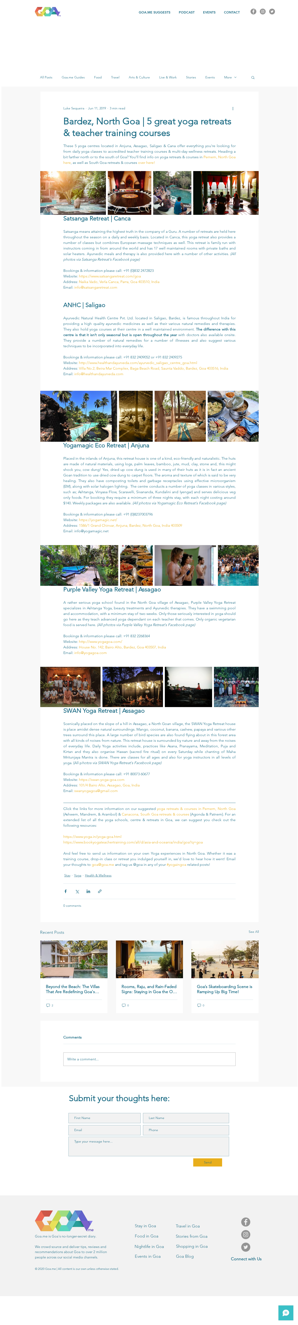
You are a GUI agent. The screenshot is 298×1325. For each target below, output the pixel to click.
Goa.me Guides (73, 77)
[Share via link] (100, 891)
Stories (191, 77)
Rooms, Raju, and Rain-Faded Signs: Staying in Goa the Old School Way (149, 989)
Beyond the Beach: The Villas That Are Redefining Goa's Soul (73, 989)
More (228, 77)
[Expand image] (73, 193)
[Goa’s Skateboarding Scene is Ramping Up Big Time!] (225, 959)
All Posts (46, 77)
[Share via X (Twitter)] (77, 891)
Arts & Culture (139, 77)
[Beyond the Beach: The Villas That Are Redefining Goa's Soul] (74, 959)
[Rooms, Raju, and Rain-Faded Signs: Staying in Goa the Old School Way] (149, 959)
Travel (115, 77)
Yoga (77, 875)
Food (98, 77)
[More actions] (233, 108)
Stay (67, 875)
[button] (253, 77)
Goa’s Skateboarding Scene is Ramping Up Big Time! (224, 989)
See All (254, 932)
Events (210, 77)
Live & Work (168, 77)
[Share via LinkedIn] (88, 891)
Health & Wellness (98, 875)
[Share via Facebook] (65, 891)
